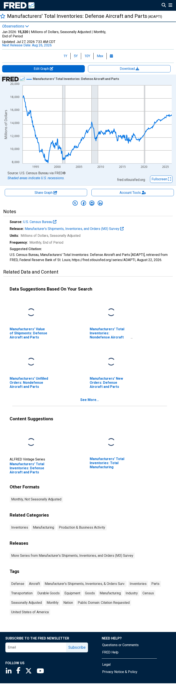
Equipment (72, 593)
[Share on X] (75, 203)
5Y (76, 56)
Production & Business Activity (82, 527)
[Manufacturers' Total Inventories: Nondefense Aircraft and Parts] (111, 312)
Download (128, 69)
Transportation (22, 593)
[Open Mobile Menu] (170, 6)
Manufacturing (43, 527)
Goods (90, 593)
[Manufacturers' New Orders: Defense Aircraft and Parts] (111, 362)
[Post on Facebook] (83, 203)
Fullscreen (160, 179)
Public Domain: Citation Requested (104, 603)
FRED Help (110, 652)
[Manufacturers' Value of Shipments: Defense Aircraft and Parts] (31, 312)
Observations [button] (13, 26)
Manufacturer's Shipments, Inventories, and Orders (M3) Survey (72, 229)
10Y (87, 56)
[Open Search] (164, 6)
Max (100, 56)
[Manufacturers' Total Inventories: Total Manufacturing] (111, 442)
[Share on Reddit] (91, 203)
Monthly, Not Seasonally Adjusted (36, 499)
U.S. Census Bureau (38, 222)
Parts (155, 584)
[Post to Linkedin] (100, 203)
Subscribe (77, 647)
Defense (17, 584)
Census (148, 593)
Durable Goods (48, 593)
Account (130, 193)
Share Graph (44, 193)
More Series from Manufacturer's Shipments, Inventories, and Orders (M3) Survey (72, 556)
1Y (65, 56)
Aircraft (34, 584)
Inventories (19, 527)
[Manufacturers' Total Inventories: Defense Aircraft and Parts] (31, 442)
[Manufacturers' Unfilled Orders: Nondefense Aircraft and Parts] (31, 362)
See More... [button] (89, 400)
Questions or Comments (120, 645)
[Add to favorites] (2, 16)
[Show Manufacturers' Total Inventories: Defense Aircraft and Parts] (76, 79)
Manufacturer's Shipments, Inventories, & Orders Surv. (85, 584)
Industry (132, 593)
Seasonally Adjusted (26, 603)
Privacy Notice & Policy (119, 672)
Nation (68, 603)
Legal (106, 664)
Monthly (53, 603)
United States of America (30, 612)
